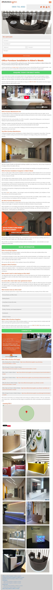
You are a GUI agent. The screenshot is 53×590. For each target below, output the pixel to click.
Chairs (7, 192)
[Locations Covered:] (2, 2)
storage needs (15, 67)
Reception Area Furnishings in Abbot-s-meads (12, 578)
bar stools (12, 262)
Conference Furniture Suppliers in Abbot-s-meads (13, 577)
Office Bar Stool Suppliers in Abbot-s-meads (13, 585)
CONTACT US (26, 330)
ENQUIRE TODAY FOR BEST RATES (26, 72)
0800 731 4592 (18, 7)
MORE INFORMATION (26, 247)
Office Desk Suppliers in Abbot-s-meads (12, 582)
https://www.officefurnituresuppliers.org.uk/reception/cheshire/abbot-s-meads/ (19, 368)
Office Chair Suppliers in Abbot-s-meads (12, 581)
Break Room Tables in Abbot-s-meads (12, 587)
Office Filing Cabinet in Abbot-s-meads (10, 588)
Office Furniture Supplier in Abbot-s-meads (11, 576)
